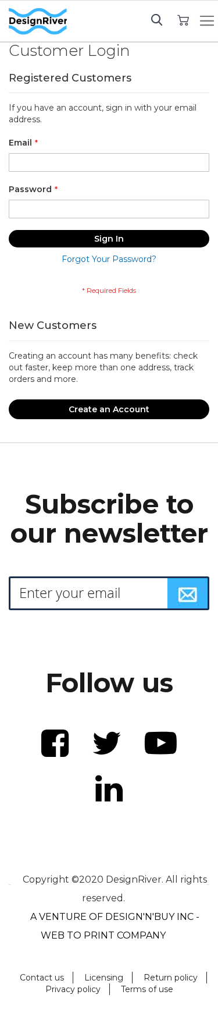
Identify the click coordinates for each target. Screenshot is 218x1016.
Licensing (103, 977)
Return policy (171, 977)
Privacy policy (73, 989)
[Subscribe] (187, 593)
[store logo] (38, 21)
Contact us (42, 977)
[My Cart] (183, 19)
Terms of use (147, 989)
